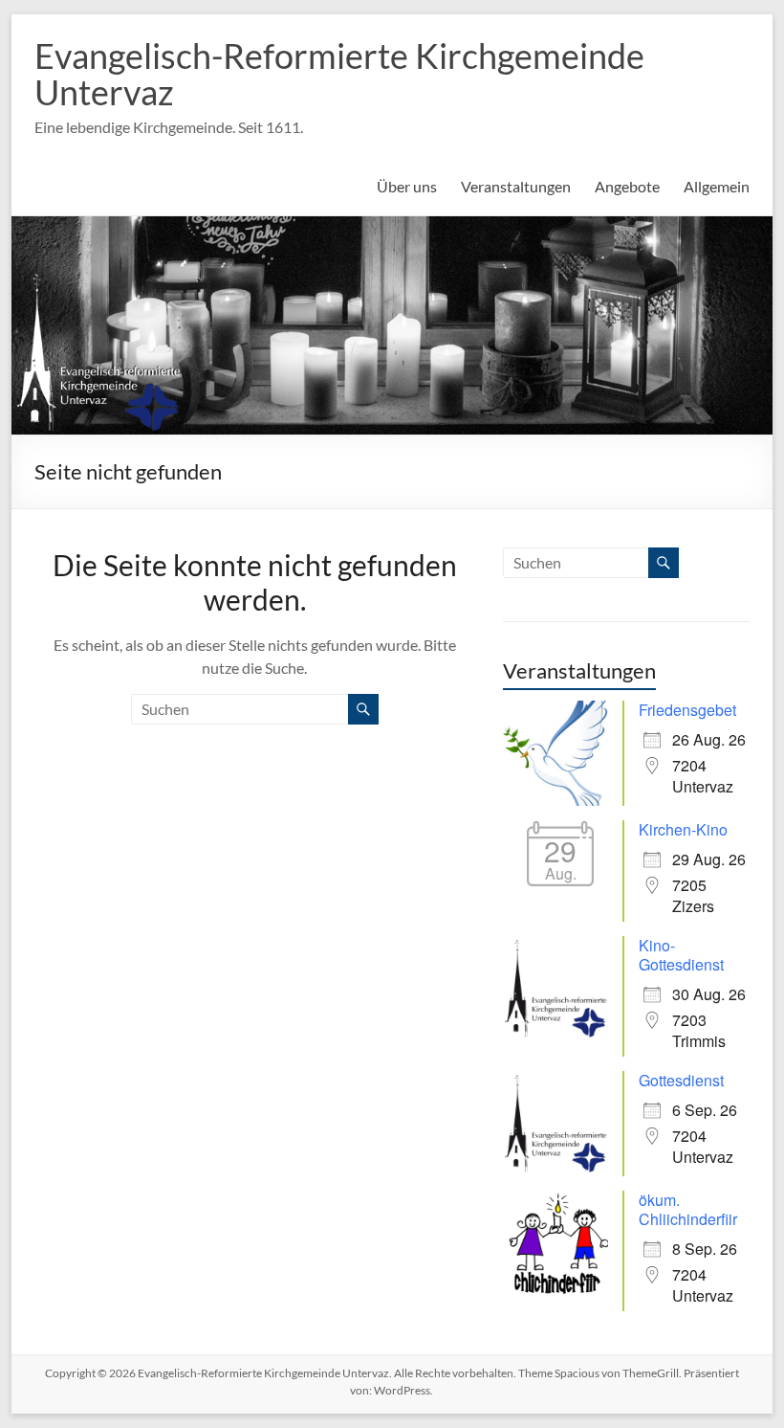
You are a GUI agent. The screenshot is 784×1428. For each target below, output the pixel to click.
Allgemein (717, 186)
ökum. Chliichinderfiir (688, 1209)
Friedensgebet (687, 710)
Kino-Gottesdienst (681, 954)
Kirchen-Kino (683, 829)
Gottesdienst (681, 1080)
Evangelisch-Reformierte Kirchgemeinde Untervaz (339, 73)
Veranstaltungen (516, 186)
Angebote (627, 186)
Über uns (407, 186)
